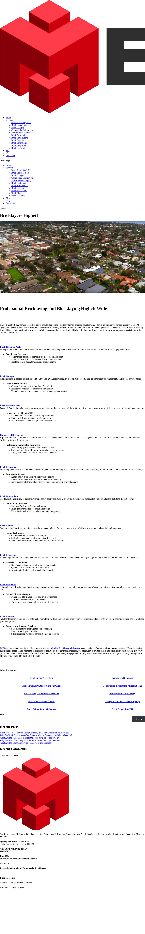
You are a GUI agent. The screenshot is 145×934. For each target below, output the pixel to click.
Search (3, 714)
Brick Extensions (19, 143)
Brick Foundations (19, 138)
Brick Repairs (17, 140)
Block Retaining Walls (21, 122)
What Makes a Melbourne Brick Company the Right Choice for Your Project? (35, 732)
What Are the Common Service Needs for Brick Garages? (26, 743)
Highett (5, 648)
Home (8, 117)
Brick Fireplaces (18, 145)
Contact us (10, 155)
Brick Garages (17, 127)
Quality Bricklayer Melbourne (65, 648)
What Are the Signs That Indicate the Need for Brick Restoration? (29, 738)
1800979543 (5, 851)
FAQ (8, 153)
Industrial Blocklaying (21, 132)
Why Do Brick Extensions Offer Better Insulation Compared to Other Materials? (36, 735)
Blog (8, 150)
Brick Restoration (19, 135)
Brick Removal (18, 148)
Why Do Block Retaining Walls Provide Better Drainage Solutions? (30, 740)
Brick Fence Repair (20, 125)
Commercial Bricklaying (22, 130)
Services (9, 120)
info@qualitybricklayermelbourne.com (18, 858)
